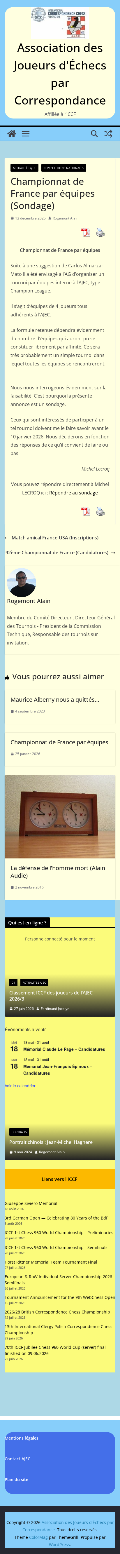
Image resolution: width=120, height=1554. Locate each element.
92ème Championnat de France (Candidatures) (57, 552)
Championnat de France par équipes (59, 742)
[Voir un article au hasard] (108, 134)
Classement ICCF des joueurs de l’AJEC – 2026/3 (52, 995)
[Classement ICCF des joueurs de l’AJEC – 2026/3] (60, 958)
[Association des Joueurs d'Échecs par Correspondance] (12, 134)
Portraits (19, 1132)
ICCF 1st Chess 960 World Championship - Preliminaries (59, 1232)
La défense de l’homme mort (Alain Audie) (57, 871)
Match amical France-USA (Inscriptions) (55, 537)
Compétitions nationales (64, 168)
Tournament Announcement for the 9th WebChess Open (60, 1297)
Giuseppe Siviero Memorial (31, 1203)
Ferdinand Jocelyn (55, 1008)
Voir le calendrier (20, 1085)
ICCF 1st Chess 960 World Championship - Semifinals (56, 1247)
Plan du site (16, 1479)
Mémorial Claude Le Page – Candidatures (64, 1049)
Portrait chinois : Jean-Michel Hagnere (51, 1142)
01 (13, 982)
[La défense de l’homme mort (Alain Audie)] (60, 779)
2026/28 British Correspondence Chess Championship (57, 1312)
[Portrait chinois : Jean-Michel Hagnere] (60, 1101)
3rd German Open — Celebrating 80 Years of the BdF (56, 1218)
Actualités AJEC (24, 168)
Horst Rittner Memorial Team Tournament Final (51, 1262)
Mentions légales (21, 1438)
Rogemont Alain (65, 218)
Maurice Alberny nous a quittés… (54, 699)
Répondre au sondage (73, 492)
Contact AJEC (17, 1458)
